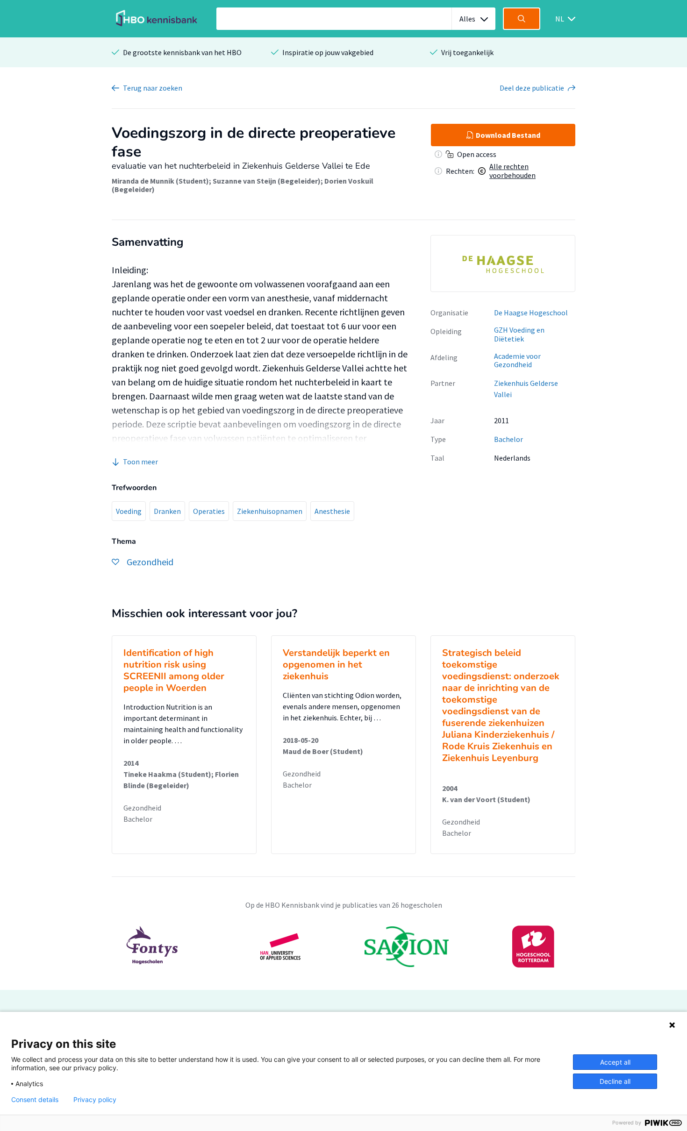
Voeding (129, 511)
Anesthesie (332, 511)
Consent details (34, 1099)
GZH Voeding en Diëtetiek (519, 334)
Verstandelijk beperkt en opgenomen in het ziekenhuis (336, 665)
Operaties (209, 511)
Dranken (167, 511)
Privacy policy (94, 1099)
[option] (503, 263)
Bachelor (508, 439)
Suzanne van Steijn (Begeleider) (267, 180)
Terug (152, 88)
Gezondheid (142, 807)
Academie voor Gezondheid (517, 360)
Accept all (615, 1062)
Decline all (615, 1081)
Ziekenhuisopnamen (269, 511)
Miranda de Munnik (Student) (160, 180)
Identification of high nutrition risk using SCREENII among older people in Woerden (173, 670)
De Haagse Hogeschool (531, 312)
